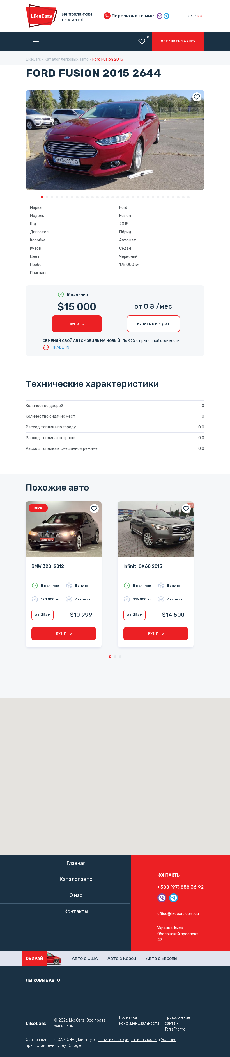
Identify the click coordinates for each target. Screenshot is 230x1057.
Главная (76, 863)
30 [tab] (188, 197)
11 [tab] (92, 197)
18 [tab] (128, 197)
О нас (76, 895)
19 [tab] (133, 197)
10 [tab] (87, 197)
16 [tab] (117, 197)
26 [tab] (168, 197)
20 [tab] (138, 197)
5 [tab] (62, 197)
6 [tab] (67, 197)
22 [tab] (148, 197)
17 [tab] (122, 197)
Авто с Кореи (121, 958)
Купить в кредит (153, 324)
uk (190, 15)
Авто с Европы (161, 958)
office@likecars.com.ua (178, 913)
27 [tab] (173, 197)
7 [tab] (72, 197)
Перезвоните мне (132, 16)
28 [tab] (178, 197)
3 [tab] (52, 197)
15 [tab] (112, 197)
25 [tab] (163, 197)
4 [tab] (57, 197)
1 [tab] (42, 197)
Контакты (76, 911)
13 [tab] (102, 197)
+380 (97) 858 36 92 (180, 887)
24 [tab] (158, 197)
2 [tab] (47, 197)
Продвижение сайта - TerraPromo (177, 1023)
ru (199, 15)
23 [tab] (153, 197)
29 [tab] (183, 197)
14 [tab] (107, 197)
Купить (77, 324)
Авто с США (85, 958)
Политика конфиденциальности (139, 1020)
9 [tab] (82, 197)
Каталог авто (76, 879)
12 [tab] (97, 197)
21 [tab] (143, 197)
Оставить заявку (178, 41)
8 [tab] (77, 197)
